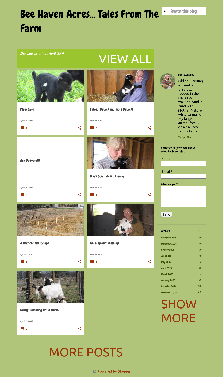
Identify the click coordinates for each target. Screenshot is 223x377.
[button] (80, 128)
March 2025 (167, 274)
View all (125, 58)
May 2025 (166, 262)
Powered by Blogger (113, 371)
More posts (86, 352)
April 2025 (166, 268)
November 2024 (169, 292)
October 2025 (167, 249)
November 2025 (169, 243)
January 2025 (168, 280)
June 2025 (166, 255)
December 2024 (168, 286)
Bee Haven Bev (186, 75)
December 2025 (168, 237)
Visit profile (184, 137)
